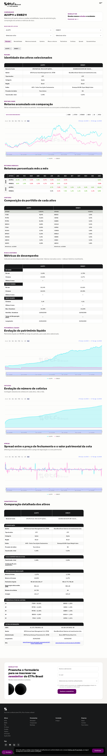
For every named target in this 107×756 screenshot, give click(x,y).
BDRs (5, 723)
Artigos (58, 720)
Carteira (42, 41)
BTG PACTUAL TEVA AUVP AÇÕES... (43, 69)
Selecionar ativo (11, 35)
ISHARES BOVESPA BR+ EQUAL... (82, 69)
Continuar (98, 750)
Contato (83, 723)
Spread (81, 41)
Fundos (6, 729)
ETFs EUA (7, 733)
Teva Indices (84, 725)
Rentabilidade (18, 41)
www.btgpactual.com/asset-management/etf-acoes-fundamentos (36, 643)
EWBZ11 (58, 30)
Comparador (33, 723)
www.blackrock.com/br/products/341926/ (68, 643)
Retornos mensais (30, 41)
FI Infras (6, 727)
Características (91, 41)
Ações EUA (7, 736)
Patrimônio (63, 41)
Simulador (33, 720)
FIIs (5, 725)
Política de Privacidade (84, 685)
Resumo (7, 41)
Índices (6, 731)
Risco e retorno (52, 41)
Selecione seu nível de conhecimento (70, 681)
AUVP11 (8, 30)
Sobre (83, 720)
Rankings (32, 725)
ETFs (5, 720)
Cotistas (72, 41)
